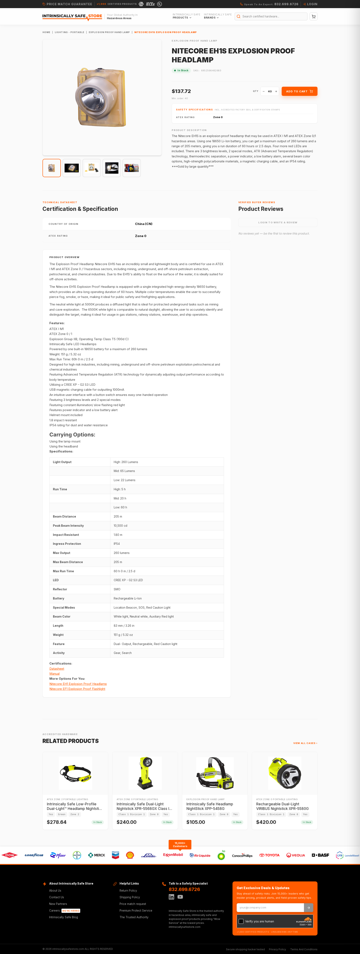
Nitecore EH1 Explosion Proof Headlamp (78, 684)
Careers (64, 910)
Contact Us (56, 897)
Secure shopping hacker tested (245, 949)
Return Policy (128, 890)
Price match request (133, 904)
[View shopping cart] (314, 16)
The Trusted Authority (134, 917)
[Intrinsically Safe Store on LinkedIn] (171, 897)
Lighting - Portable (69, 32)
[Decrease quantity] (263, 91)
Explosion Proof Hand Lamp (109, 32)
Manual (54, 674)
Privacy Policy (277, 949)
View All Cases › (305, 743)
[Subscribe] (308, 907)
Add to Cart (297, 91)
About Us (55, 890)
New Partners (58, 904)
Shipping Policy (130, 897)
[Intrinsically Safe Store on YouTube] (180, 897)
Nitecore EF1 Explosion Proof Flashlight (77, 689)
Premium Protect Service (136, 910)
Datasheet (56, 669)
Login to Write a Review (277, 222)
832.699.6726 (184, 889)
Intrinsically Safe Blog (63, 917)
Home (46, 32)
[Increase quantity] (276, 91)
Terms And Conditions (304, 949)
